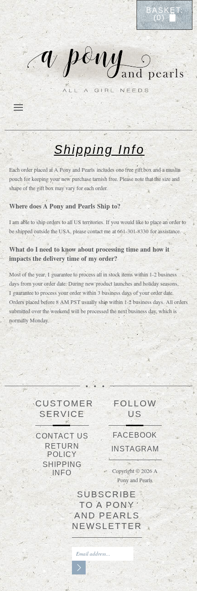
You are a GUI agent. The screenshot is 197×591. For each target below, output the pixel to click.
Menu (18, 106)
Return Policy (62, 450)
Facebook (135, 435)
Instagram (135, 449)
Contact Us (62, 436)
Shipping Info (62, 469)
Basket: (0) (164, 14)
